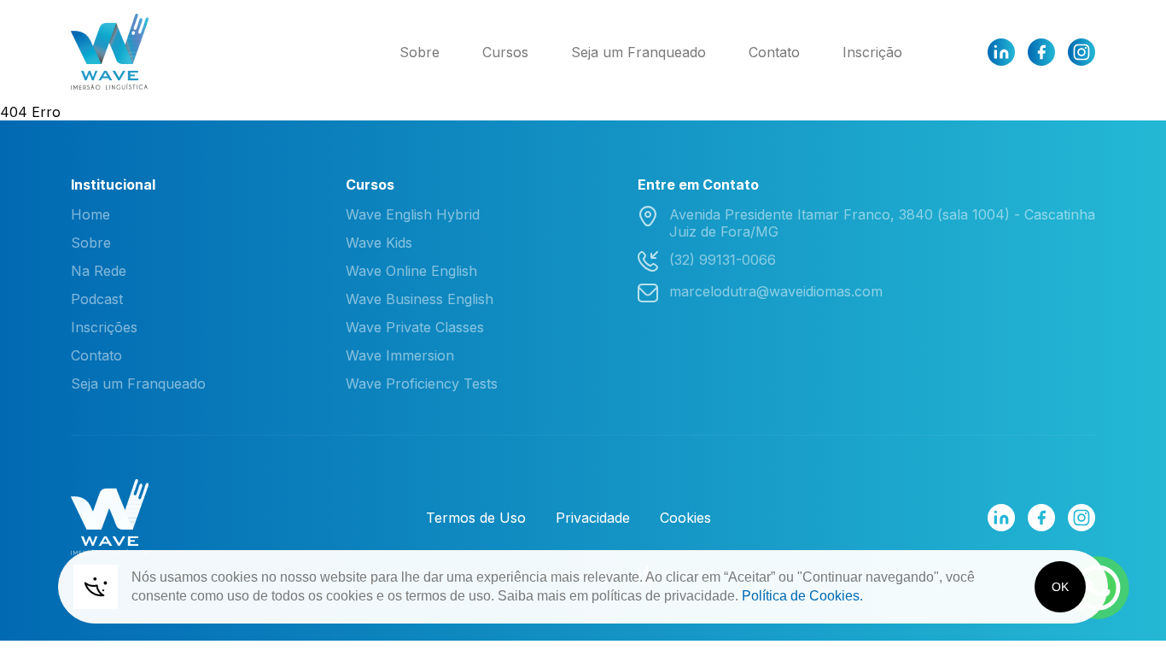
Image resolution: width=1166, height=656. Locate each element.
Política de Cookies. (802, 596)
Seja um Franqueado (638, 52)
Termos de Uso (476, 517)
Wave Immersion (400, 355)
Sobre (419, 52)
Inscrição (872, 52)
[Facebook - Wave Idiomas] (1041, 52)
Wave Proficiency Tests (422, 383)
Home (90, 214)
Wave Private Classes (415, 327)
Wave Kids (379, 242)
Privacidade (593, 517)
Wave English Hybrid (413, 214)
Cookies (685, 517)
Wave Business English (419, 299)
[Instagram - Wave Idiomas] (1081, 52)
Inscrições (104, 327)
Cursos (505, 52)
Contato (774, 52)
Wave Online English (411, 270)
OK (1060, 587)
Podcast (97, 299)
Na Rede (98, 270)
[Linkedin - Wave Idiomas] (1001, 52)
